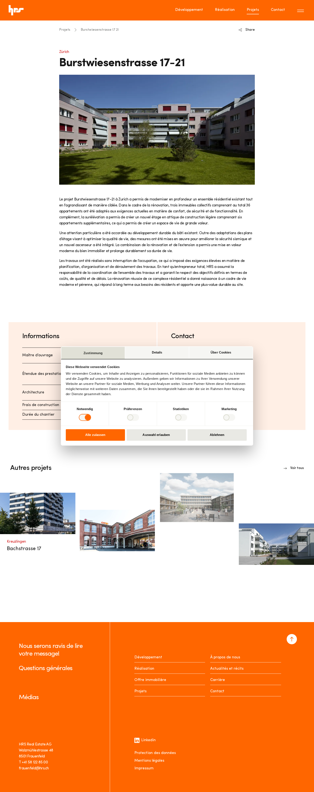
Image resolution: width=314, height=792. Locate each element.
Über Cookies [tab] (221, 352)
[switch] (133, 417)
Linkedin (148, 740)
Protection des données (155, 753)
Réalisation (225, 10)
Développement (189, 10)
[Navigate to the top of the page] (292, 639)
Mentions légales (149, 761)
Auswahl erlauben (156, 435)
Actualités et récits (227, 669)
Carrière (217, 680)
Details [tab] (157, 352)
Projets (253, 10)
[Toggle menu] (301, 10)
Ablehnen (217, 435)
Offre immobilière (150, 680)
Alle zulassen (95, 435)
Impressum (144, 768)
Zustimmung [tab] (93, 353)
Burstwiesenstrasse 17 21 (100, 30)
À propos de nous (225, 657)
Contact (278, 10)
